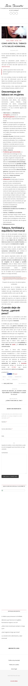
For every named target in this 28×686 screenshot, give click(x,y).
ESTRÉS (14, 367)
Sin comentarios (22, 383)
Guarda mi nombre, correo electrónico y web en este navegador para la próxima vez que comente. (14, 447)
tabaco (8, 379)
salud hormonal (6, 66)
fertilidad (10, 376)
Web (3, 436)
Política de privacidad (14, 660)
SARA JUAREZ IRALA (8, 383)
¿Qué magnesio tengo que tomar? (11, 632)
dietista (4, 376)
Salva (18, 675)
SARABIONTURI (18, 376)
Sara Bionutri (14, 5)
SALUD (16, 40)
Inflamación (6, 179)
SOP (20, 40)
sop (3, 379)
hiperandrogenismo (9, 116)
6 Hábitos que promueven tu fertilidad (12, 616)
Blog (8, 40)
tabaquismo (15, 379)
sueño (13, 344)
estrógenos (6, 114)
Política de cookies (14, 664)
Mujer (12, 40)
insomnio (23, 363)
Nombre (4, 422)
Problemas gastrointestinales (12, 152)
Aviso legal (14, 669)
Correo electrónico (7, 429)
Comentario (5, 452)
